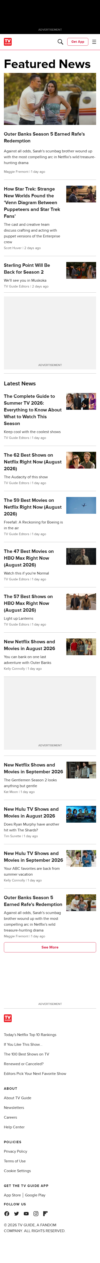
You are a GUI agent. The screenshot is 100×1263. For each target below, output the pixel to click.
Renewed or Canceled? (23, 1064)
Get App (77, 42)
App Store (12, 1195)
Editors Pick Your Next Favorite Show (35, 1073)
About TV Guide (17, 1098)
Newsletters (14, 1107)
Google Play (35, 1195)
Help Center (14, 1127)
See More (50, 947)
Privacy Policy (15, 1151)
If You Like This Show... (23, 1044)
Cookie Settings (17, 1170)
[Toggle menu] (94, 42)
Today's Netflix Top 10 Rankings (30, 1034)
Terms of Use (15, 1161)
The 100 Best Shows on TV (26, 1054)
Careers (10, 1117)
